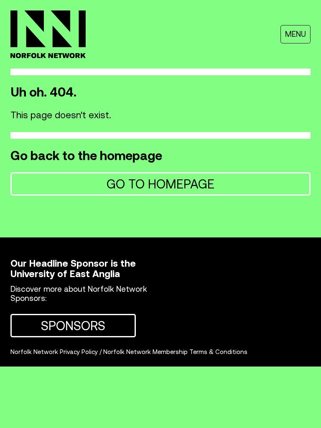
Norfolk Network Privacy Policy (54, 351)
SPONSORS (73, 325)
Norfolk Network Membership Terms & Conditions (175, 351)
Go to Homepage (160, 184)
